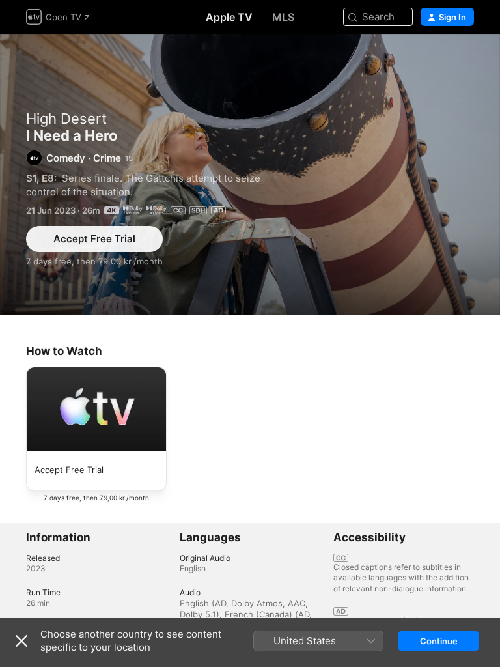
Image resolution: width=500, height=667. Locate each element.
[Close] (21, 641)
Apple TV (229, 16)
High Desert (66, 118)
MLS (283, 16)
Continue (439, 641)
